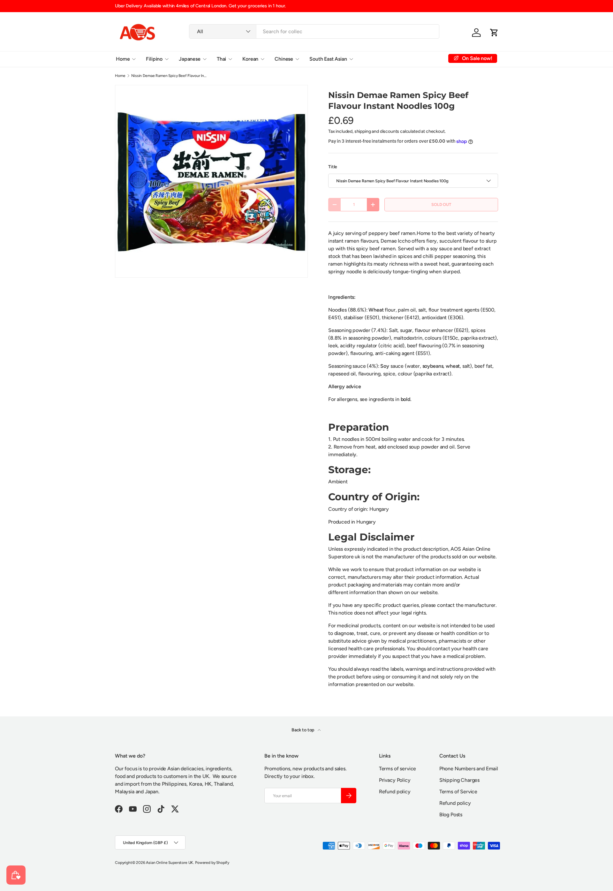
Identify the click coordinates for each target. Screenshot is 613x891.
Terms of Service (458, 792)
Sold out (441, 204)
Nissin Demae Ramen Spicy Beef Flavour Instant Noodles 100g (169, 76)
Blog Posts (450, 815)
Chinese (284, 59)
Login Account (380, 59)
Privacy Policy (395, 780)
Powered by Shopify (212, 862)
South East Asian (328, 59)
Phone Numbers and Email (468, 769)
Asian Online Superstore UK (169, 862)
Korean (250, 59)
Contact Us (418, 59)
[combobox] (314, 31)
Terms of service (397, 769)
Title (332, 167)
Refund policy (395, 792)
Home (123, 59)
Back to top (303, 730)
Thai (221, 59)
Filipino (154, 59)
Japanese (190, 59)
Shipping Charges (459, 780)
